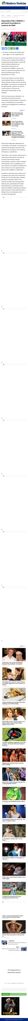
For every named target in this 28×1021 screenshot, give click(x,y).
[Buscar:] (14, 11)
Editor (15, 29)
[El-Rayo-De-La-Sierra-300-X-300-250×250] (10, 1014)
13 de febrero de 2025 (7, 29)
